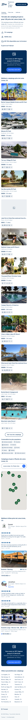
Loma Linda (4, 13)
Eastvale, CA (4, 689)
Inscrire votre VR (21, 4)
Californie (18, 12)
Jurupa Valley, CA (19, 692)
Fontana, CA (18, 689)
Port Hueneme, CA (6, 701)
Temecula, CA (18, 684)
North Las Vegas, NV (6, 687)
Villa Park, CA (4, 684)
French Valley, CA (5, 682)
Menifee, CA (18, 694)
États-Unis (10, 12)
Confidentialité (10, 717)
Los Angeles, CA (5, 674)
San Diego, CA (18, 674)
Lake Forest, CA (19, 679)
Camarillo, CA (18, 699)
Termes (3, 717)
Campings (3, 12)
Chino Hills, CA (5, 692)
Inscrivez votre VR (14, 69)
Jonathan (11, 582)
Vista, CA (17, 696)
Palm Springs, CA (5, 677)
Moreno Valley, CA (6, 679)
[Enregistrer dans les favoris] (25, 552)
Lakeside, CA (4, 696)
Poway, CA (4, 694)
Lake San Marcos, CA (20, 687)
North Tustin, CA (19, 682)
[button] (13, 490)
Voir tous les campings (14, 434)
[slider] (6, 533)
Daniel (10, 524)
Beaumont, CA (18, 701)
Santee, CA (4, 699)
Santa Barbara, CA (19, 677)
